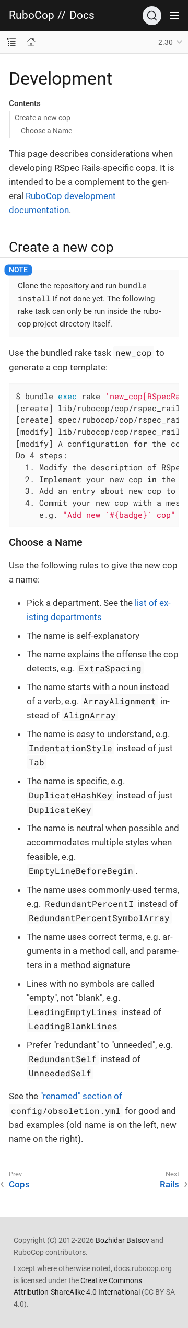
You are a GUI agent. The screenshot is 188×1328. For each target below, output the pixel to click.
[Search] (152, 15)
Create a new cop (42, 117)
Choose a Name (46, 130)
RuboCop (31, 15)
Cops (19, 1184)
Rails (169, 1184)
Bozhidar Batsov (122, 1240)
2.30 (165, 42)
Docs (82, 15)
